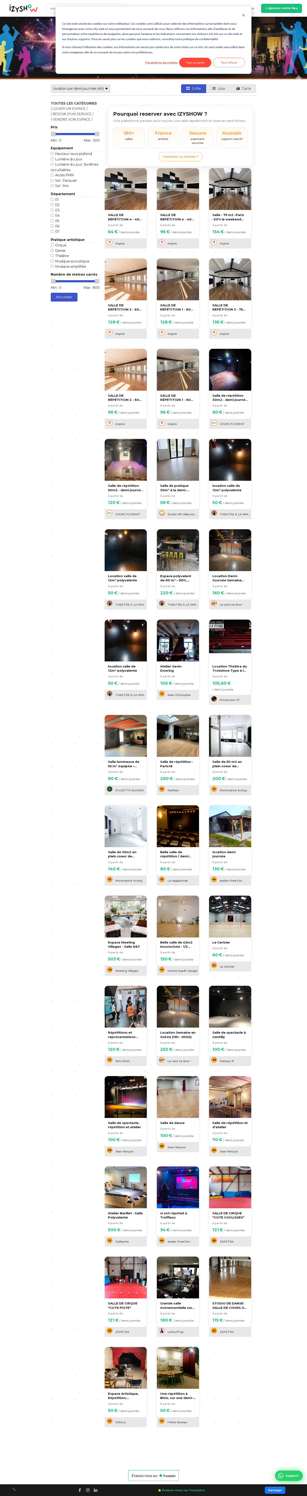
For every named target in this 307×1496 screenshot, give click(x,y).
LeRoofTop (175, 1332)
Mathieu (173, 790)
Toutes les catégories (74, 103)
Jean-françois (124, 1151)
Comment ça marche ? (180, 157)
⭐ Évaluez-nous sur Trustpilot (181, 1490)
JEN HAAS (122, 1061)
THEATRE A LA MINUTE (235, 514)
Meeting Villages (126, 970)
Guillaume (122, 1241)
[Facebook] (80, 1490)
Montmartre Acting (233, 790)
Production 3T (230, 700)
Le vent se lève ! (231, 604)
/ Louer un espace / (69, 109)
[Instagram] (88, 1490)
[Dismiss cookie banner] (243, 15)
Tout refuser (229, 62)
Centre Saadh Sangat (182, 970)
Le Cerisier (227, 966)
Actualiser (64, 297)
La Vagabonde (177, 880)
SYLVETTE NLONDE (129, 790)
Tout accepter (195, 62)
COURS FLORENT (232, 424)
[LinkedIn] (96, 1490)
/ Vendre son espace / (71, 119)
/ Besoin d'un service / (72, 114)
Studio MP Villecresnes (182, 514)
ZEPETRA (227, 1241)
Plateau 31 (227, 1061)
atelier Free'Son (231, 880)
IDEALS (120, 1422)
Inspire (120, 243)
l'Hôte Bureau (177, 1422)
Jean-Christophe (178, 695)
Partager (275, 1490)
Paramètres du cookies (162, 62)
